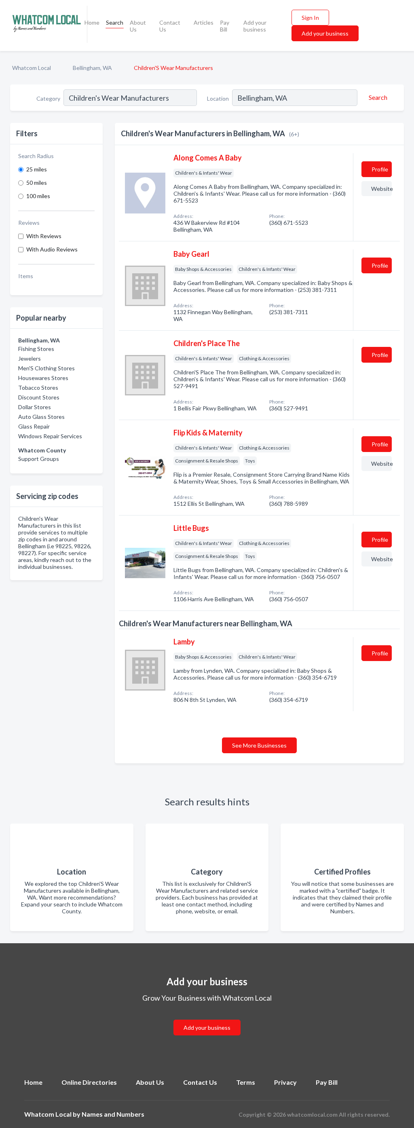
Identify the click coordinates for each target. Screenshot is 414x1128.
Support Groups (38, 458)
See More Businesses (259, 745)
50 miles (36, 182)
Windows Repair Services (50, 436)
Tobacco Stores (38, 387)
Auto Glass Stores (41, 416)
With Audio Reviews (52, 249)
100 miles (38, 195)
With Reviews (43, 235)
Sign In (310, 17)
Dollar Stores (34, 406)
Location (218, 98)
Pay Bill (224, 26)
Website (381, 188)
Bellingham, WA (92, 67)
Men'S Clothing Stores (46, 368)
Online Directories (89, 1082)
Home (91, 22)
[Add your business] (207, 1018)
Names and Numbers (113, 1114)
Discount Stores (38, 397)
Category (48, 98)
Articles (203, 22)
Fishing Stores (36, 348)
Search (114, 22)
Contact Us (169, 26)
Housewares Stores (43, 377)
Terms (245, 1082)
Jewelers (29, 358)
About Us (138, 26)
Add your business (254, 26)
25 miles (36, 169)
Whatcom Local (31, 67)
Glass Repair (34, 426)
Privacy (285, 1082)
